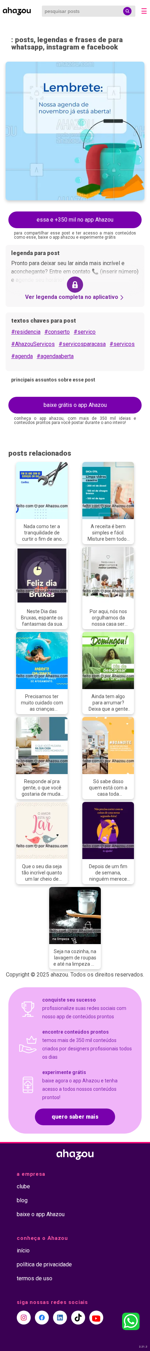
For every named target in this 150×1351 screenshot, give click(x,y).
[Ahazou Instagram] (24, 1318)
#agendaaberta (55, 356)
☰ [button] (144, 11)
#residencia (25, 332)
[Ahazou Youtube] (96, 1318)
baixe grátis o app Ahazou (75, 405)
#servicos (122, 344)
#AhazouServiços (33, 344)
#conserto (57, 332)
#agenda (22, 356)
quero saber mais (75, 1116)
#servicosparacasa (82, 344)
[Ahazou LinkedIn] (60, 1318)
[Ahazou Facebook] (42, 1318)
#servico (85, 332)
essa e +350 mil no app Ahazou (75, 219)
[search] (127, 11)
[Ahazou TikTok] (78, 1318)
